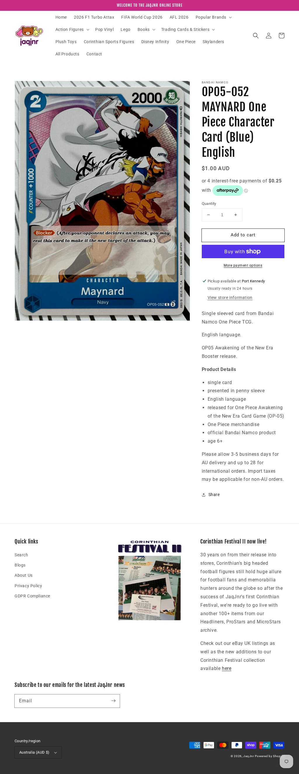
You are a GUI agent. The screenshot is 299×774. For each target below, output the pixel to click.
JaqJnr (248, 756)
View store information (230, 297)
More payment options (243, 265)
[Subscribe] (113, 700)
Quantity (209, 203)
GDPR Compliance (32, 596)
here (226, 668)
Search (21, 555)
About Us (24, 575)
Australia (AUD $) (34, 752)
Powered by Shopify (269, 756)
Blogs (20, 565)
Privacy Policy (28, 585)
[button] (213, 17)
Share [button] (214, 494)
